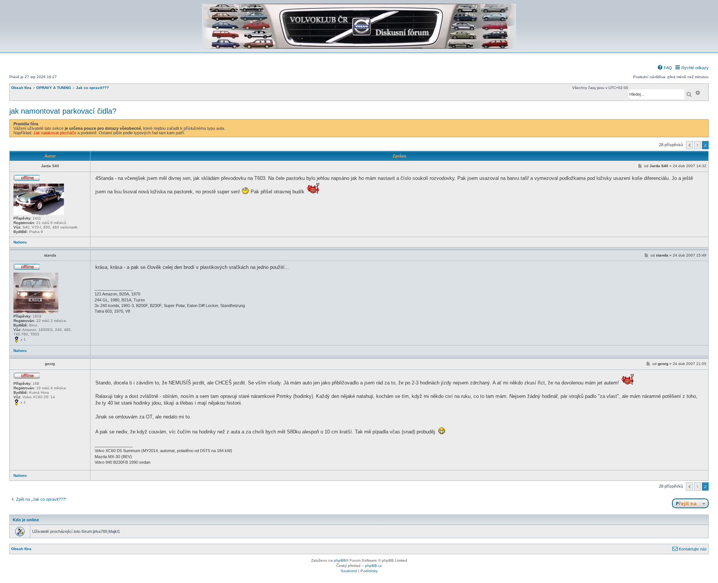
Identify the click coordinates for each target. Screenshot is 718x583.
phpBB (340, 560)
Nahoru (20, 242)
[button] (689, 145)
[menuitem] (664, 67)
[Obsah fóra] (359, 47)
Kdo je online (26, 520)
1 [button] (697, 145)
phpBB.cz (373, 566)
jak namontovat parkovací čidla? (62, 111)
